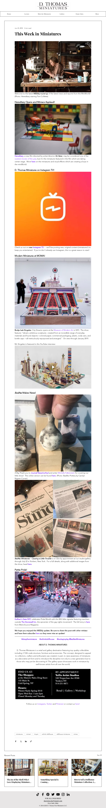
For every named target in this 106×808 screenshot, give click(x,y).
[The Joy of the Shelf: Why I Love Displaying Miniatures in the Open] (19, 767)
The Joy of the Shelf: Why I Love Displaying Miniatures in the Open (19, 780)
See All (99, 755)
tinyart (36, 734)
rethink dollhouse (47, 734)
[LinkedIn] (68, 794)
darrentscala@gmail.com (53, 801)
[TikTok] (38, 794)
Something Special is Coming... (49, 780)
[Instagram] (63, 794)
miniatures (19, 734)
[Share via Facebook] (16, 741)
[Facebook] (43, 794)
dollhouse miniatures (63, 734)
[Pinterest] (48, 794)
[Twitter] (53, 794)
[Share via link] (31, 741)
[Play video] (53, 367)
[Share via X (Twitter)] (21, 741)
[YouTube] (58, 794)
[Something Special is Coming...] (53, 767)
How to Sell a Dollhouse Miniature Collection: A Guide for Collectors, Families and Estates (84, 780)
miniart (28, 734)
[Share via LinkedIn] (26, 741)
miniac (76, 734)
